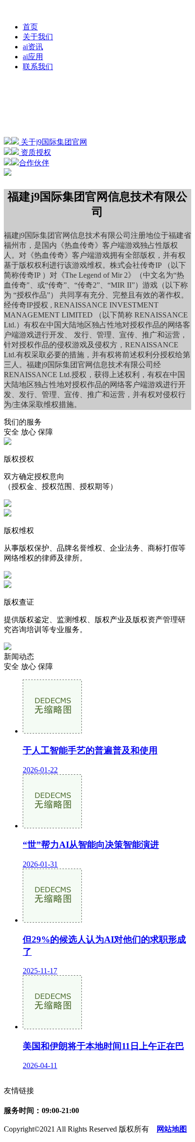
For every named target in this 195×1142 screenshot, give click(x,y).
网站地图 (172, 1129)
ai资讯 (33, 47)
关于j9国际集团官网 (53, 142)
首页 (30, 27)
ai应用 (33, 57)
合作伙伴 (34, 163)
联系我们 (38, 67)
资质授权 (35, 152)
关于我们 (38, 37)
